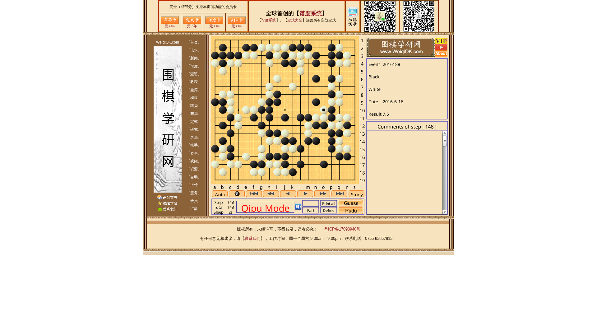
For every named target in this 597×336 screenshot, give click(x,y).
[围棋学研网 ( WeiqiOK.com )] (167, 204)
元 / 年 (169, 26)
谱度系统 (310, 13)
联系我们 (252, 238)
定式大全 (294, 20)
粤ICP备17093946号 (342, 229)
